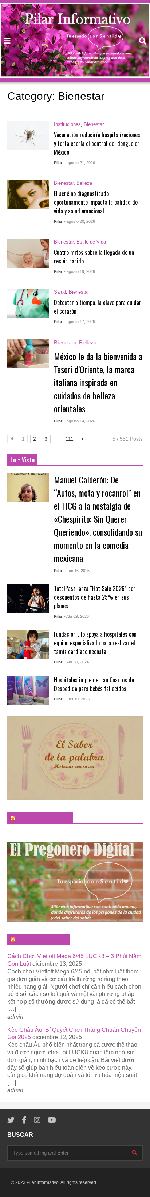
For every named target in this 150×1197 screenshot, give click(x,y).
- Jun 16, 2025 (77, 570)
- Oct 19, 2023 (77, 699)
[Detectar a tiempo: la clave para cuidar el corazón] (28, 303)
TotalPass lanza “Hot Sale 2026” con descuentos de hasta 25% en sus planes (95, 597)
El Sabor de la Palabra (43, 818)
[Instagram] (37, 1120)
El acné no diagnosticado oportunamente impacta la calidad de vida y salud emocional (96, 202)
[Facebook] (24, 1120)
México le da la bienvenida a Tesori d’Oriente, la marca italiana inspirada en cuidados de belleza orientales (98, 382)
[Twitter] (11, 1120)
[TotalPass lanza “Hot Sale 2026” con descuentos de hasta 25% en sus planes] (28, 598)
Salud (60, 292)
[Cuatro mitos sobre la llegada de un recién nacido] (28, 253)
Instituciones (67, 124)
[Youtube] (52, 1120)
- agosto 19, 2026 (79, 271)
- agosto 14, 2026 (79, 421)
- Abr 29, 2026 (76, 616)
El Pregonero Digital (42, 939)
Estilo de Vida (91, 242)
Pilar (58, 162)
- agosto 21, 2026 (79, 162)
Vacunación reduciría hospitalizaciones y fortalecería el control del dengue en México (97, 143)
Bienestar (94, 124)
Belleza (84, 183)
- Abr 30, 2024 (76, 662)
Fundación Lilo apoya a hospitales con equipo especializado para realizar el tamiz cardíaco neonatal (95, 643)
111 (70, 439)
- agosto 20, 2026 (79, 221)
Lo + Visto (22, 459)
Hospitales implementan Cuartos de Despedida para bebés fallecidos (94, 684)
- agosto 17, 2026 (79, 321)
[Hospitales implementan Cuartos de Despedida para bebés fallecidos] (28, 690)
